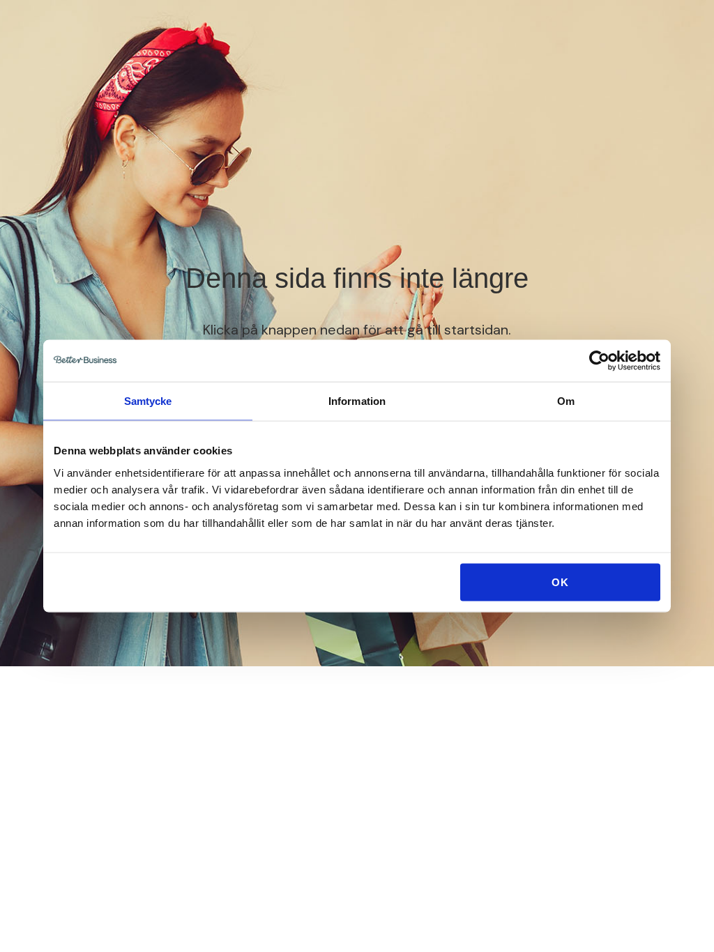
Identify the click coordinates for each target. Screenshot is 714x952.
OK (560, 582)
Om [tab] (566, 401)
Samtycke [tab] (148, 401)
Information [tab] (357, 401)
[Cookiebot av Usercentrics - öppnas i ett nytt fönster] (599, 361)
